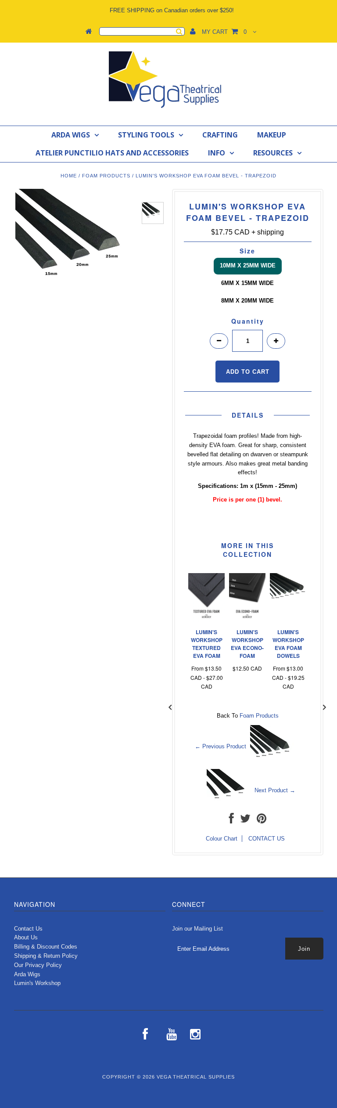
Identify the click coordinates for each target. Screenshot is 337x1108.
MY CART (224, 32)
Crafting (220, 135)
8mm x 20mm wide (247, 300)
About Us (26, 937)
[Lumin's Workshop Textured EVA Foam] (206, 619)
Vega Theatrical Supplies (196, 1076)
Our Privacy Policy (38, 965)
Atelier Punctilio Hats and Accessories (112, 153)
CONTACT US (266, 838)
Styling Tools (146, 135)
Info (216, 153)
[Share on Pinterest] (261, 820)
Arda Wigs (70, 135)
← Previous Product (220, 746)
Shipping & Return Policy (46, 956)
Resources (273, 153)
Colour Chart (221, 838)
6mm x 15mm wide (247, 283)
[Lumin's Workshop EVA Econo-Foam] (247, 619)
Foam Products (106, 175)
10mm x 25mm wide (248, 265)
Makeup (271, 135)
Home (69, 175)
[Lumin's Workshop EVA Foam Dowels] (288, 607)
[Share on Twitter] (245, 820)
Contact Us (28, 928)
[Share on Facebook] (231, 820)
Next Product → (275, 790)
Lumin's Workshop (37, 983)
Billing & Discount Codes (45, 946)
